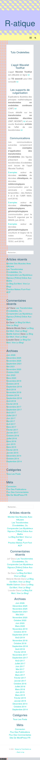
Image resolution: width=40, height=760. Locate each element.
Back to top (20, 752)
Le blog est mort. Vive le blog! (20, 329)
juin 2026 (10, 354)
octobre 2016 (12, 435)
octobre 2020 (12, 372)
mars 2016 (11, 441)
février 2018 (12, 403)
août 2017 (11, 412)
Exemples (12, 172)
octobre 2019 (12, 383)
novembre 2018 (13, 392)
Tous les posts (13, 473)
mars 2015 (11, 446)
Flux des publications (16, 489)
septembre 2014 (14, 461)
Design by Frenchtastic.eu (23, 749)
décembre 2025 (13, 357)
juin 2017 (10, 418)
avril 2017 (10, 423)
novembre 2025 (13, 360)
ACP (8, 292)
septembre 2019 (14, 386)
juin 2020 (10, 375)
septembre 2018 (14, 398)
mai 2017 (10, 421)
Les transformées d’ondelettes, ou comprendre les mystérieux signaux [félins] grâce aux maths (19, 275)
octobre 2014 (12, 458)
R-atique (20, 22)
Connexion (11, 486)
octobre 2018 (12, 395)
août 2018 (11, 400)
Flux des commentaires (17, 492)
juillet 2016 (11, 438)
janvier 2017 (12, 432)
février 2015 (12, 449)
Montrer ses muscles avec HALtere (20, 518)
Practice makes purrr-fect (18, 289)
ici (29, 74)
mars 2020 (11, 377)
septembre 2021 (14, 363)
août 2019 (11, 389)
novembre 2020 (13, 369)
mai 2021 (10, 366)
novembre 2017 (13, 406)
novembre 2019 (13, 380)
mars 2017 (11, 426)
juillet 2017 (11, 415)
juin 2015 (10, 444)
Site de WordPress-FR (16, 494)
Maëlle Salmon (13, 333)
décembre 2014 (13, 455)
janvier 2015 (12, 452)
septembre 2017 (14, 409)
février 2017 (12, 429)
